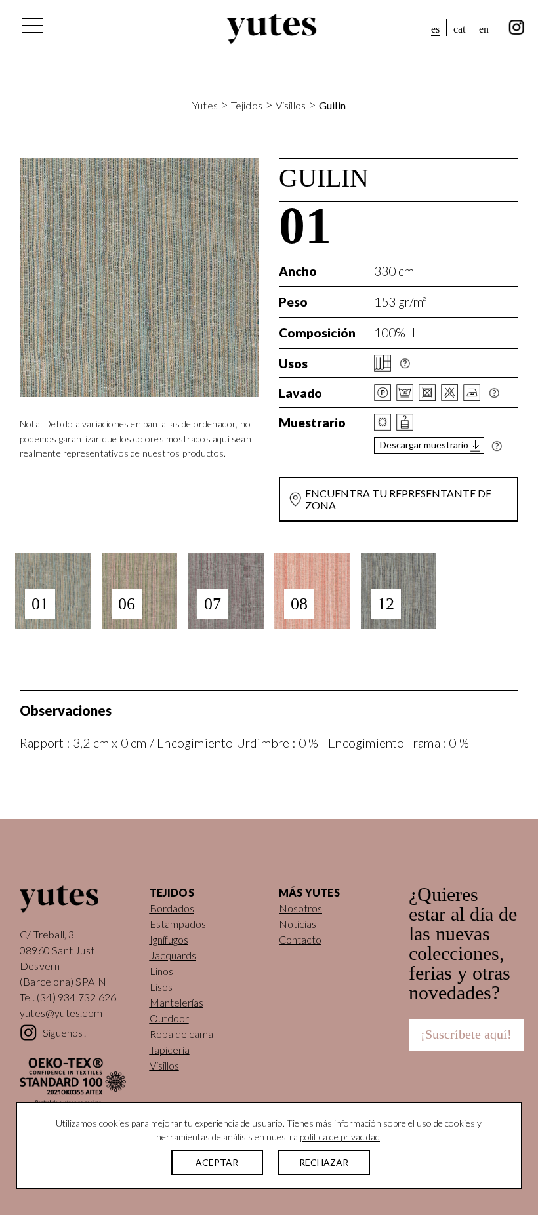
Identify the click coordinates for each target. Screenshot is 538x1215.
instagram (516, 27)
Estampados (178, 923)
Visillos (291, 105)
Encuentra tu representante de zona (398, 499)
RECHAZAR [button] (323, 1162)
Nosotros (300, 908)
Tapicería (170, 1049)
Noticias (297, 923)
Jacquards (173, 955)
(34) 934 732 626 (76, 997)
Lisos (161, 986)
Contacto (300, 939)
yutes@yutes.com (61, 1013)
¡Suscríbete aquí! (466, 1034)
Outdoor (169, 1018)
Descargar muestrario (424, 445)
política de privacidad (340, 1136)
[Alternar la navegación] (31, 29)
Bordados (172, 908)
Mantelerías (176, 1002)
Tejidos (246, 105)
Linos (161, 971)
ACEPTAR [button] (217, 1162)
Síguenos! (65, 1032)
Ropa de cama (181, 1034)
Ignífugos (169, 939)
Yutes (272, 29)
